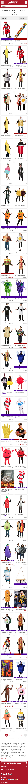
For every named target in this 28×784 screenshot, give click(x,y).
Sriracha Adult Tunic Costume (5, 514)
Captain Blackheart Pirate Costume (6, 40)
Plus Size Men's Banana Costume (6, 158)
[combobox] (12, 6)
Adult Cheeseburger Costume (5, 275)
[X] (4, 774)
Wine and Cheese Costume (6, 392)
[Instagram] (6, 774)
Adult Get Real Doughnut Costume (20, 345)
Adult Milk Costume (19, 416)
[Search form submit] (25, 6)
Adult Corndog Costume (6, 609)
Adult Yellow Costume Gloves (5, 441)
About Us (4, 766)
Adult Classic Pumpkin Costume (6, 228)
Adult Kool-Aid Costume (20, 466)
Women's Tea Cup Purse (20, 585)
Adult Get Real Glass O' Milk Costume (7, 585)
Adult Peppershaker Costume (5, 322)
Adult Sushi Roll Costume (6, 632)
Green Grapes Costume (6, 298)
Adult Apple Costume (19, 392)
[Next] (25, 735)
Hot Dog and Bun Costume (20, 539)
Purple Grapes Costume (20, 298)
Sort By (22, 18)
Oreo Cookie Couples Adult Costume (20, 562)
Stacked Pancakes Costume (7, 252)
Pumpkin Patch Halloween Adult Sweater (20, 609)
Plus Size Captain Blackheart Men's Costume (20, 65)
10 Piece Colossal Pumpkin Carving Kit (6, 680)
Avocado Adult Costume (6, 539)
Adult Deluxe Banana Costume (5, 135)
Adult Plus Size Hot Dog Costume (20, 632)
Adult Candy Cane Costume (7, 416)
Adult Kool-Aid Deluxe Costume (6, 466)
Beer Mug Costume (19, 135)
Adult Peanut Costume (5, 345)
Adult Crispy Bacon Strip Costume (20, 275)
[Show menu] (2, 2)
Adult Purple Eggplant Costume (6, 562)
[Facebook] (1, 774)
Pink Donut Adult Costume (20, 703)
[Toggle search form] (22, 2)
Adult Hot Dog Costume (20, 88)
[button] (26, 2)
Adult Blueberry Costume (20, 368)
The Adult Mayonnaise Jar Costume (20, 728)
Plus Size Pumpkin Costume (20, 228)
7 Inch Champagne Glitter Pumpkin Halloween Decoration (6, 490)
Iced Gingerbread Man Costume (6, 703)
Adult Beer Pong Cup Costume (19, 158)
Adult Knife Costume (19, 514)
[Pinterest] (9, 774)
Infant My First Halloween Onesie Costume (20, 441)
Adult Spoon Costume (5, 205)
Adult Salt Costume (19, 322)
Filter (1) (4, 18)
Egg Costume (18, 252)
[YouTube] (11, 774)
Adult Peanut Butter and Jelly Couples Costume (20, 205)
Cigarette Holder (18, 40)
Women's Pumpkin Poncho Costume (6, 728)
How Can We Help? (7, 769)
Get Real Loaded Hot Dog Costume (6, 368)
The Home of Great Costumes (11, 763)
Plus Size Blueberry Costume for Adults (19, 679)
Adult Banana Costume (6, 65)
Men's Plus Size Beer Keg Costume (6, 88)
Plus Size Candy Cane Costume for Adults (19, 489)
